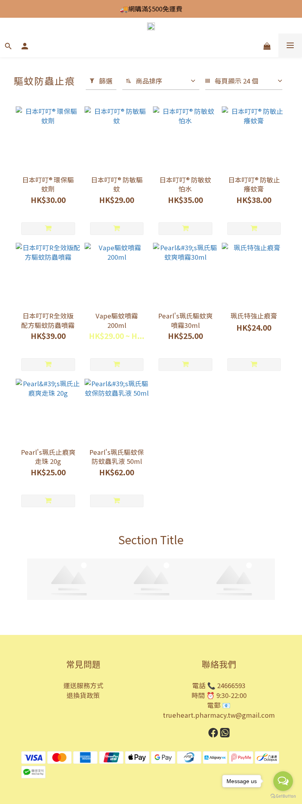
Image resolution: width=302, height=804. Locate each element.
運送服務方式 (83, 685)
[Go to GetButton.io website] (283, 796)
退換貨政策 (83, 695)
